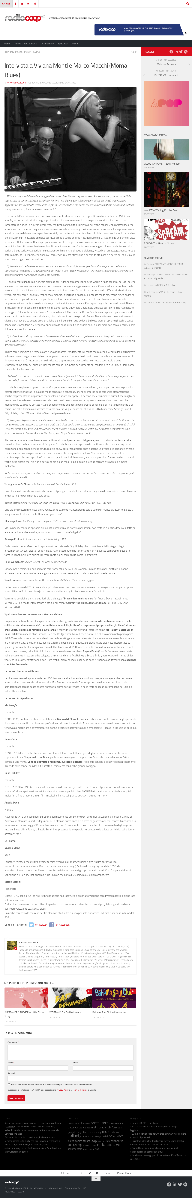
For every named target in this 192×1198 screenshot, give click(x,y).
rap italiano (85, 1145)
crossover (73, 1127)
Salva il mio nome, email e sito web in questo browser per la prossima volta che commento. (51, 1084)
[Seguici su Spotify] (186, 52)
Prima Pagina (32, 51)
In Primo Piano (13, 51)
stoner (86, 1149)
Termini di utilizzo (79, 1090)
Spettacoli (63, 43)
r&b (75, 1145)
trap (97, 1148)
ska (113, 1145)
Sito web (11, 1073)
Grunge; (78, 1132)
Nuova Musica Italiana (26, 43)
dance (82, 1127)
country (119, 1123)
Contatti (108, 1173)
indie (106, 1131)
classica (112, 1123)
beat (77, 1123)
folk (108, 1127)
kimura (87, 1137)
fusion (120, 1128)
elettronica (98, 1127)
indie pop (115, 1132)
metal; (105, 1136)
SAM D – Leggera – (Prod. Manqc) (172, 302)
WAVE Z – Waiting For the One (160, 210)
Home (7, 43)
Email (76, 1062)
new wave (116, 1136)
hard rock (88, 1132)
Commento (13, 1042)
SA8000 (10, 1126)
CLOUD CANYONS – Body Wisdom (162, 163)
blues (83, 1123)
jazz (82, 1136)
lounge (98, 1137)
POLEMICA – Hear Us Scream (159, 243)
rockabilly (108, 1145)
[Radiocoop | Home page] (25, 17)
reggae (93, 1145)
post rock (102, 1141)
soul (118, 1145)
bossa (88, 1124)
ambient (71, 1123)
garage (71, 1132)
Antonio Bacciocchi (16, 83)
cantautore (99, 1123)
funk (114, 1127)
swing (91, 1149)
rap (80, 1145)
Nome (11, 1062)
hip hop (98, 1132)
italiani (73, 1135)
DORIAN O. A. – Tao (166, 285)
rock (100, 1144)
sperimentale (75, 1149)
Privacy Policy (63, 1090)
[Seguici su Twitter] (181, 52)
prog (108, 1141)
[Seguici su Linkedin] (176, 52)
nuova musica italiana (79, 1140)
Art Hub (6, 3)
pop (94, 1140)
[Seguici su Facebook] (171, 52)
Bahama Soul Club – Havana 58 (109, 1012)
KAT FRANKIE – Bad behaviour (64, 1012)
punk (71, 1145)
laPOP (93, 1136)
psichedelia (117, 1140)
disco (89, 1128)
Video (75, 43)
